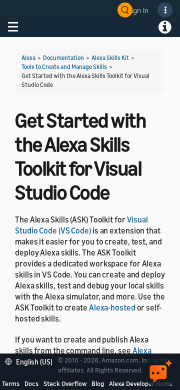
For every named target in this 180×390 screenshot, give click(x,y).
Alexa (29, 58)
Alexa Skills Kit (110, 58)
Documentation (63, 58)
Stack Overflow (65, 383)
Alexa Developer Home (140, 383)
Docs (31, 383)
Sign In (138, 10)
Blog (98, 383)
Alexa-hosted (112, 307)
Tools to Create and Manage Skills (64, 66)
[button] (31, 360)
